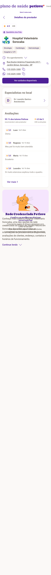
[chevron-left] (4, 17)
